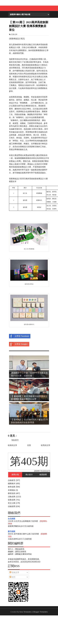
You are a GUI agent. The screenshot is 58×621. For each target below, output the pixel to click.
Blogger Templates (40, 612)
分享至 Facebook (22, 336)
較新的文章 (12, 445)
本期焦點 (11, 490)
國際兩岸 (11, 484)
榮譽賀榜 (11, 493)
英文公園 (11, 503)
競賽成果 (14, 34)
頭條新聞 (11, 506)
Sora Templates (25, 612)
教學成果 (11, 487)
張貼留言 (15, 440)
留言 (13, 577)
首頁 (29, 445)
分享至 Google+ (21, 344)
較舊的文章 (45, 445)
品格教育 (11, 480)
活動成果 (11, 497)
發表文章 (15, 572)
